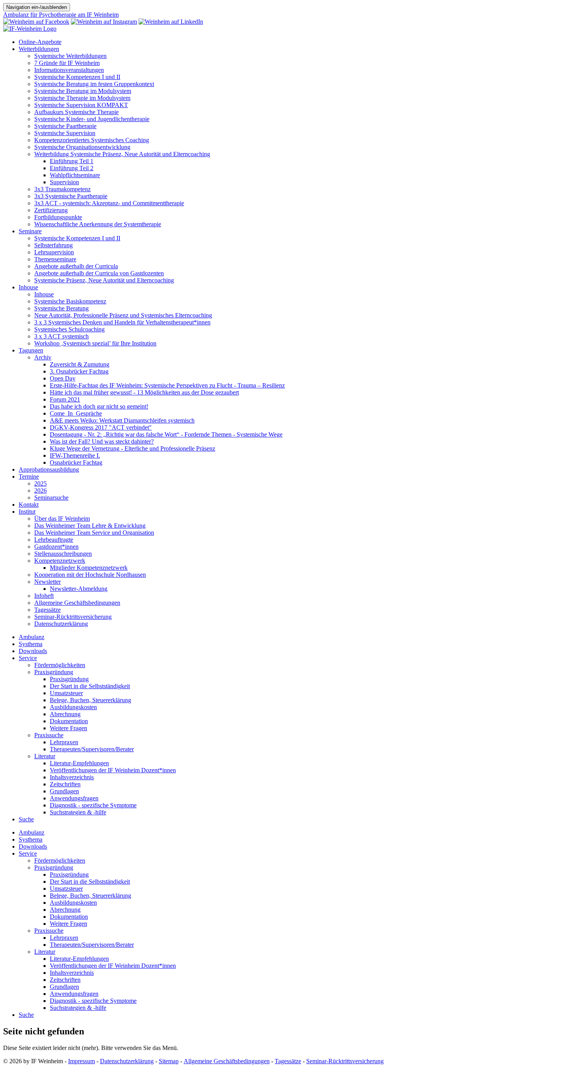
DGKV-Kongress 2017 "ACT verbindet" (101, 427)
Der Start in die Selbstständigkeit (90, 686)
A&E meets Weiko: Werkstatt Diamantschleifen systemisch (122, 420)
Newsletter (47, 581)
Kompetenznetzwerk (59, 560)
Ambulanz (31, 637)
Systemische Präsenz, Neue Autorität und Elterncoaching (104, 280)
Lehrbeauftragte (53, 539)
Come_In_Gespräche (76, 413)
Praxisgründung (53, 672)
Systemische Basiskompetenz (70, 301)
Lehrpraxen (64, 742)
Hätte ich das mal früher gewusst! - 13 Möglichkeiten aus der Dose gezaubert (144, 392)
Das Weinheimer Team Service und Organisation (94, 532)
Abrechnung (65, 714)
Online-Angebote (40, 42)
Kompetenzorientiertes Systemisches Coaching (91, 140)
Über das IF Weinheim (62, 518)
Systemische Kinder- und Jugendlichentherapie (91, 119)
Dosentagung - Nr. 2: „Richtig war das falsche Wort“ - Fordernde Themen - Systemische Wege (166, 434)
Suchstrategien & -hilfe (78, 812)
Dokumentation (69, 721)
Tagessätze (47, 609)
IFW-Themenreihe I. (75, 455)
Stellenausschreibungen (63, 553)
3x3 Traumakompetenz (62, 189)
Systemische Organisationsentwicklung (82, 147)
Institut (27, 511)
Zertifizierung (51, 210)
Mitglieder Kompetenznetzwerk (89, 567)
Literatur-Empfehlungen (79, 763)
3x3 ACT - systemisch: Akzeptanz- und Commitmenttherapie (109, 203)
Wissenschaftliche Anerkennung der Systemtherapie (97, 224)
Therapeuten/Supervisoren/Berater (92, 749)
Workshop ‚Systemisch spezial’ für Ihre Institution (95, 343)
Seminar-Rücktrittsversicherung (73, 616)
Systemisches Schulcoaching (69, 329)
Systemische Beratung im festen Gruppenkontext (94, 84)
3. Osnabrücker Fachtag (79, 371)
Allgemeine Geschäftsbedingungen (77, 602)
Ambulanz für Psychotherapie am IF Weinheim (61, 14)
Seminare (30, 231)
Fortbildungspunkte (58, 217)
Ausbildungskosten (73, 707)
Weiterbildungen (39, 49)
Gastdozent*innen (56, 546)
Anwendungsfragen (74, 798)
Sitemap (169, 1061)
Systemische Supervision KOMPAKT (81, 105)
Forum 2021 (65, 399)
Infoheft (44, 595)
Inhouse (28, 287)
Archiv (42, 357)
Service (28, 658)
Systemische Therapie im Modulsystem (82, 98)
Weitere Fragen (68, 728)
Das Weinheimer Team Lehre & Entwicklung (90, 525)
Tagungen (31, 350)
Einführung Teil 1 (71, 161)
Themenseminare (55, 259)
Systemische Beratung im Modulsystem (82, 91)
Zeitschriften (65, 784)
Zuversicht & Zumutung (79, 364)
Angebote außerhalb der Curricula (76, 266)
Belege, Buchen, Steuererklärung (90, 700)
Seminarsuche (51, 497)
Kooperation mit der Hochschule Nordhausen (90, 574)
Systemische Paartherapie (65, 126)
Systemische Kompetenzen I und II (77, 77)
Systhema (30, 644)
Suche (26, 819)
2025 (40, 483)
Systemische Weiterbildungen (70, 56)
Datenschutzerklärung (61, 623)
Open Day (62, 378)
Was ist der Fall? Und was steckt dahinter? (102, 441)
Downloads (33, 651)
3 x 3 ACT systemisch (61, 336)
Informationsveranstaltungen (69, 70)
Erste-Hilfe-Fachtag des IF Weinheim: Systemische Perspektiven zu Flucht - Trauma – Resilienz (167, 385)
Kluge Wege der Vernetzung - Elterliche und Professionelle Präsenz (132, 448)
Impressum (81, 1061)
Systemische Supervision (64, 133)
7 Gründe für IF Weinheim (67, 63)
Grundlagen (64, 791)
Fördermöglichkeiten (59, 665)
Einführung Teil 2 (71, 168)
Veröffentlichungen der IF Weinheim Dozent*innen (113, 770)
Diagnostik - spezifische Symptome (93, 805)
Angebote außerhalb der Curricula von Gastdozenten (99, 273)
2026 (40, 490)
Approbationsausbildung (49, 469)
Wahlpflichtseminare (75, 175)
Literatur (44, 756)
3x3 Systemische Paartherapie (70, 196)
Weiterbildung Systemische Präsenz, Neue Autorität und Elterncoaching (122, 154)
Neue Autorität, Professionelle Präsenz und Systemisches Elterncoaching (123, 315)
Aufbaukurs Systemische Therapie (76, 112)
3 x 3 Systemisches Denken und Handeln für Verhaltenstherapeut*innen (122, 322)
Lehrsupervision (54, 252)
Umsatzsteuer (66, 693)
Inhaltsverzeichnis (72, 777)
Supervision (64, 182)
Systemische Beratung (61, 308)
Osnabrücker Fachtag (76, 462)
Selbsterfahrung (53, 245)
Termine (29, 476)
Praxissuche (48, 735)
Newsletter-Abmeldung (78, 588)
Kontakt (29, 504)
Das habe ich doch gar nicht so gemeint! (99, 406)
